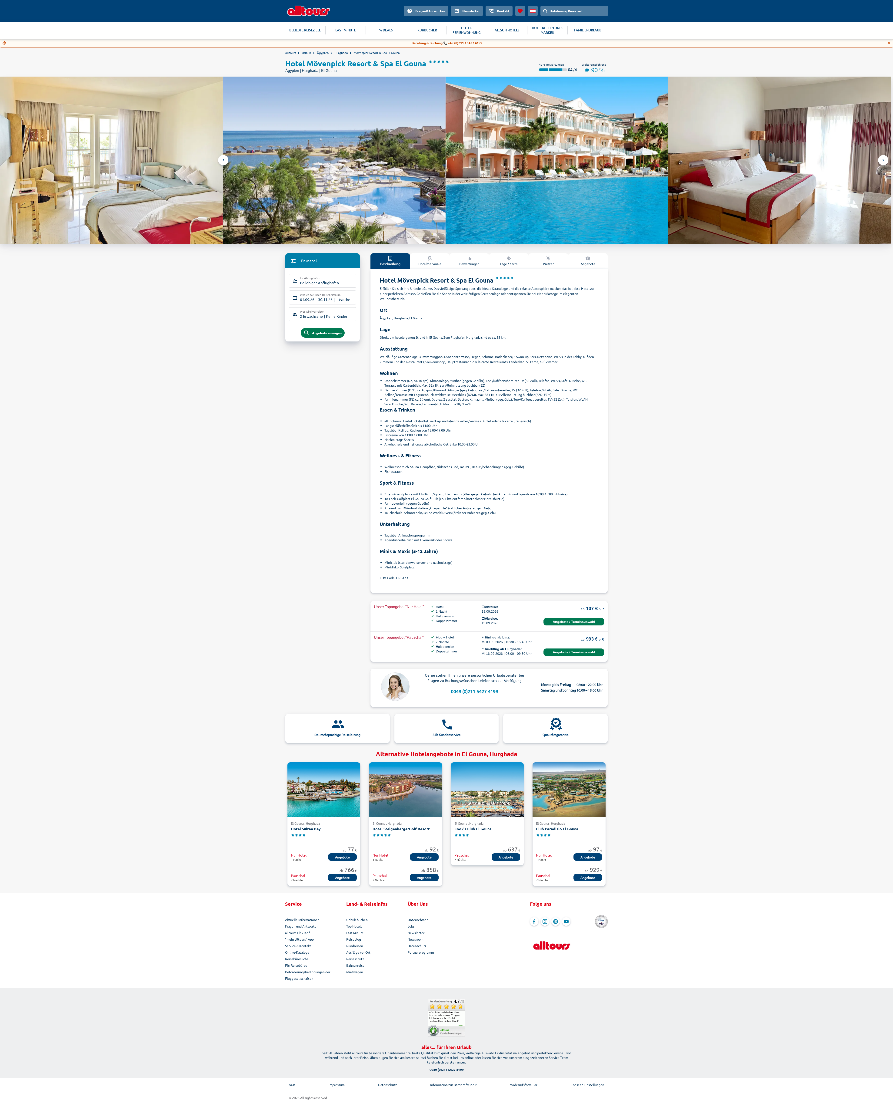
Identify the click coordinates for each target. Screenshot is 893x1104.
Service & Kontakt (298, 946)
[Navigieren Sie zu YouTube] (566, 921)
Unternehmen (418, 920)
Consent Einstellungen (587, 1085)
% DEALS (386, 30)
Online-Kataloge (297, 952)
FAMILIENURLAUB (587, 30)
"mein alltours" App (299, 939)
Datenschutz (417, 946)
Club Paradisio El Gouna (557, 828)
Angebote (588, 264)
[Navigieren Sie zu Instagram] (545, 921)
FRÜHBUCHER (426, 30)
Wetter (548, 264)
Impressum (337, 1085)
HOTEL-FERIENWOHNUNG (467, 30)
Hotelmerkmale (429, 264)
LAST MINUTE (345, 30)
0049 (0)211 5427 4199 (474, 691)
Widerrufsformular (523, 1085)
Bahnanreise (355, 965)
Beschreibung (390, 264)
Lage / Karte (509, 264)
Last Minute (355, 933)
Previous (223, 160)
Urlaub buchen (357, 920)
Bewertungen (469, 264)
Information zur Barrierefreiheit (453, 1085)
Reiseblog (353, 939)
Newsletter (416, 933)
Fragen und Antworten (301, 926)
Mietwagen (354, 972)
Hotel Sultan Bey (306, 828)
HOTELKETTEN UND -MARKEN (547, 30)
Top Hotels (354, 926)
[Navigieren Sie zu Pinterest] (555, 921)
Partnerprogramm (421, 952)
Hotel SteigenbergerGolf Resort (401, 828)
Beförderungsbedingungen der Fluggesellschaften (307, 975)
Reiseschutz (355, 959)
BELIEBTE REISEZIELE (305, 30)
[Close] (889, 43)
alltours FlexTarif (297, 933)
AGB (292, 1085)
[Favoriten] (520, 11)
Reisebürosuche (297, 959)
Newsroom (415, 939)
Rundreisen (354, 946)
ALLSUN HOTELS (507, 30)
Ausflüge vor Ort (358, 952)
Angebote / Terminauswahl (574, 622)
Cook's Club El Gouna (473, 828)
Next (883, 160)
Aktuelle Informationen (302, 920)
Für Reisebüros (296, 965)
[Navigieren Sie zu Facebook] (534, 921)
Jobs (411, 926)
